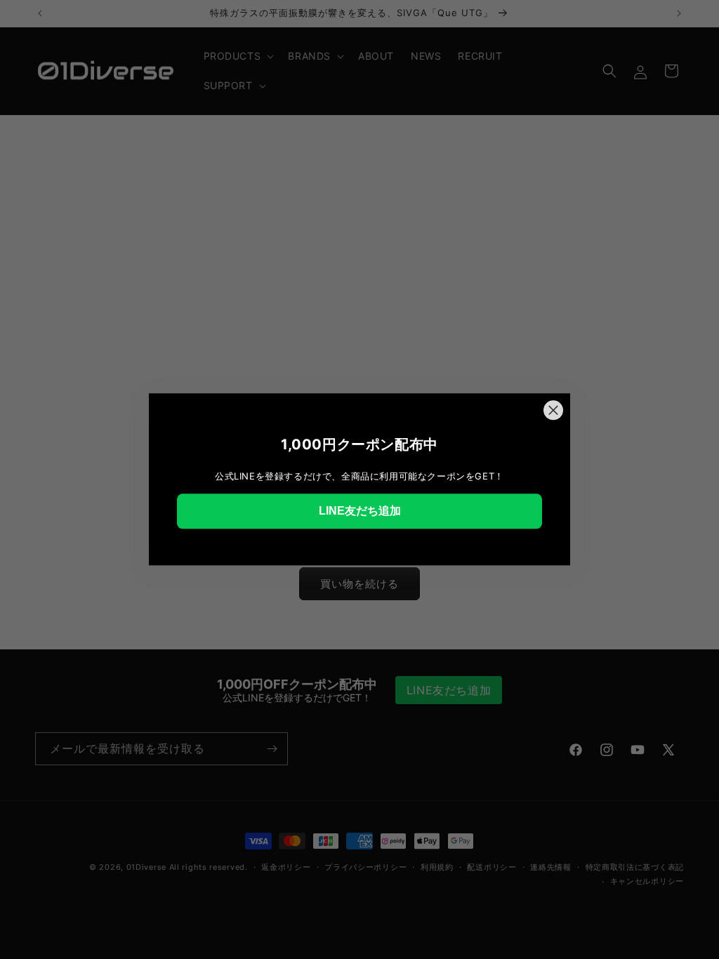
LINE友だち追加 (360, 511)
